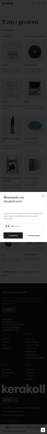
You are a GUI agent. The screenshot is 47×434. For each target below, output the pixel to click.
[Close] (43, 195)
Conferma (13, 235)
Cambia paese (34, 235)
